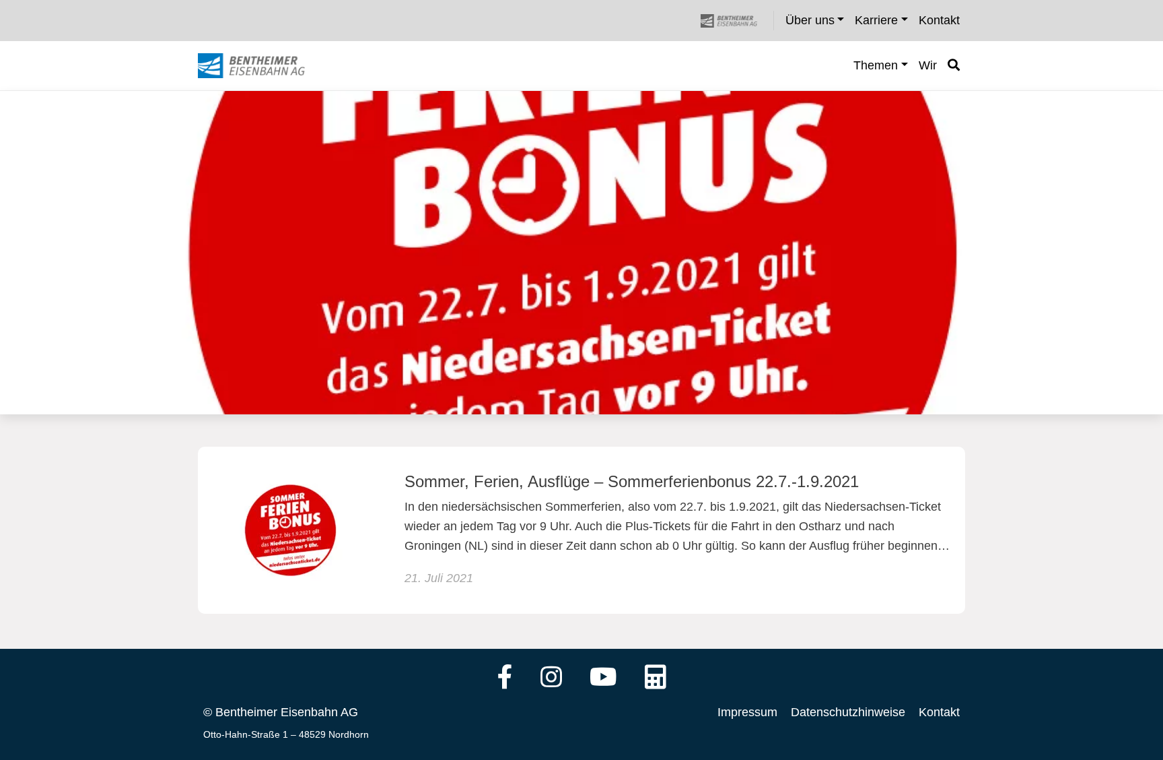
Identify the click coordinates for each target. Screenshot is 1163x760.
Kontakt (939, 712)
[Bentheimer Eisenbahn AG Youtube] (603, 678)
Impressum (747, 712)
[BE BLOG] (264, 66)
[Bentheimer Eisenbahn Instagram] (551, 678)
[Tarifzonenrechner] (655, 678)
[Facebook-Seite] (505, 678)
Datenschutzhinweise (848, 712)
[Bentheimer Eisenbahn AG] (736, 20)
